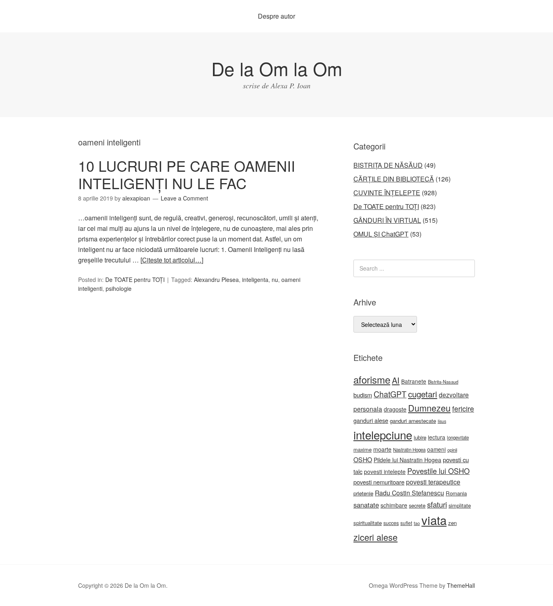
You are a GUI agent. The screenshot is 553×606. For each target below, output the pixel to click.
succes (391, 523)
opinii (452, 449)
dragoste (395, 409)
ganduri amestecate (413, 421)
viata (434, 519)
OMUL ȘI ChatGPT (380, 234)
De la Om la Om (276, 68)
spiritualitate (367, 523)
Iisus (442, 421)
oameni (436, 449)
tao (417, 523)
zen (452, 523)
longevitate (458, 437)
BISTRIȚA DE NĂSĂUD (388, 165)
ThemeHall (461, 585)
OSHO (362, 459)
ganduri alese (370, 420)
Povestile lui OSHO (438, 470)
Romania (456, 493)
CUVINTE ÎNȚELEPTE (386, 192)
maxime (362, 449)
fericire (463, 408)
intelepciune (382, 435)
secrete (417, 505)
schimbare (394, 505)
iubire (420, 437)
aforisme (371, 379)
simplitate (460, 505)
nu (275, 279)
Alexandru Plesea (216, 279)
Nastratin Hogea (409, 449)
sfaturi (437, 504)
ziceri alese (375, 537)
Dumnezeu (429, 407)
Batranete (413, 381)
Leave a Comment (184, 198)
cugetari (422, 394)
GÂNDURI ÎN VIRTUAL (387, 220)
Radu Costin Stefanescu (409, 492)
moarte (382, 449)
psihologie (119, 288)
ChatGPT (390, 394)
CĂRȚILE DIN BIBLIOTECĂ (393, 179)
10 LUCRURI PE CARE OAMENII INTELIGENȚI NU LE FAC (186, 174)
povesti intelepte (385, 471)
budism (362, 394)
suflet (406, 522)
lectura (436, 437)
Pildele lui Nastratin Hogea (407, 460)
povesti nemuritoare (378, 482)
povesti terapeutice (433, 482)
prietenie (363, 493)
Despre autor (276, 16)
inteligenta (255, 279)
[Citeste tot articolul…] (171, 260)
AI (396, 380)
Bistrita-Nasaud (443, 381)
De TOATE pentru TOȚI (135, 279)
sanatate (366, 505)
